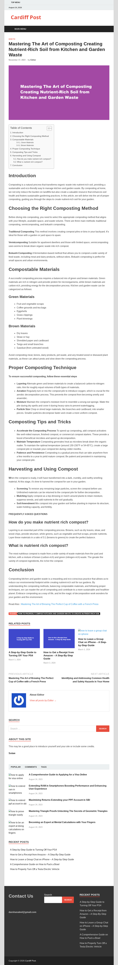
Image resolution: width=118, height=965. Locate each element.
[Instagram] (108, 7)
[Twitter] (104, 7)
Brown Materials (27, 145)
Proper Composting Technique (26, 149)
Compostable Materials (22, 139)
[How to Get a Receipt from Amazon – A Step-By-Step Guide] (59, 649)
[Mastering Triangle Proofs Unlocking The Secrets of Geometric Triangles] (18, 811)
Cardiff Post (26, 17)
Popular (16, 767)
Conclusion (17, 165)
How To (12, 39)
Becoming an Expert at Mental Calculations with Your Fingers (62, 822)
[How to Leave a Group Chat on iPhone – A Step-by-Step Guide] (93, 634)
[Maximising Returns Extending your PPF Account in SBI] (18, 800)
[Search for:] (59, 728)
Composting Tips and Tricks (25, 152)
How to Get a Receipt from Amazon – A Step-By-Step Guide (58, 655)
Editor (33, 60)
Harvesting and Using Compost (26, 155)
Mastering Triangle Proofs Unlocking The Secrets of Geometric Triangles (68, 811)
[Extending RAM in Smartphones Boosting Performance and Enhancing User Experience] (18, 786)
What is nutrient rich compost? (29, 162)
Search (48, 895)
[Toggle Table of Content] (48, 128)
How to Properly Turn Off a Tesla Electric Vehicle (34, 869)
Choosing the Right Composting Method (30, 136)
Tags (43, 767)
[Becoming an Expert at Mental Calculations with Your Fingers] (18, 822)
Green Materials (27, 142)
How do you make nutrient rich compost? (34, 159)
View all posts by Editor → (43, 700)
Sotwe (12, 753)
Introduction (17, 132)
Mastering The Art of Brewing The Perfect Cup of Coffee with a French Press (59, 604)
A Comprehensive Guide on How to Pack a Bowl (34, 864)
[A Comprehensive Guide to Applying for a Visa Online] (18, 775)
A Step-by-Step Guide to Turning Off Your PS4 (33, 850)
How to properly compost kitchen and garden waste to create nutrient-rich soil (58, 614)
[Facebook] (101, 7)
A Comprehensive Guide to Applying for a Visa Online (58, 774)
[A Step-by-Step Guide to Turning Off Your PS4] (24, 649)
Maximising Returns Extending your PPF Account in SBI (59, 800)
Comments (31, 767)
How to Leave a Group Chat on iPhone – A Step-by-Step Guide (92, 642)
